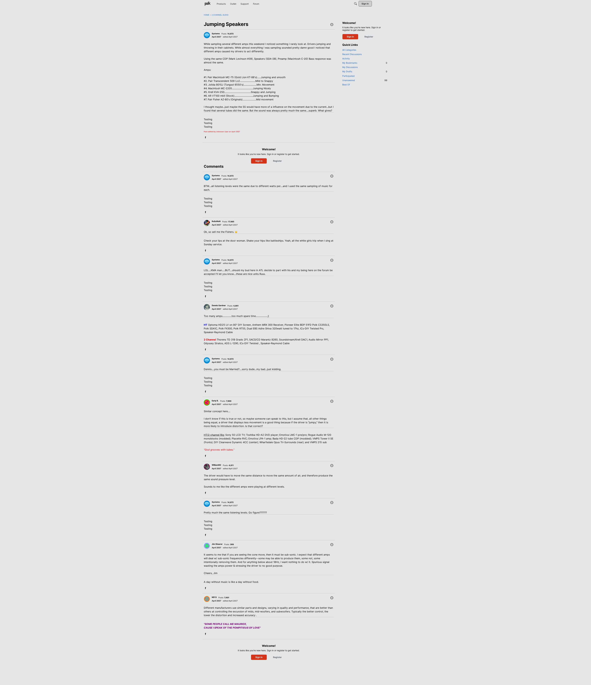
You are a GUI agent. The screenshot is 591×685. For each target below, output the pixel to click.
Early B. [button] (215, 401)
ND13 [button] (214, 597)
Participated (348, 76)
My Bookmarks (364, 63)
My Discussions (350, 67)
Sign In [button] (259, 161)
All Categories (349, 50)
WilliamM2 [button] (216, 465)
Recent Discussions (352, 54)
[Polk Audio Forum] (207, 3)
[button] (332, 25)
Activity (346, 58)
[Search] (355, 3)
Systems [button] (216, 33)
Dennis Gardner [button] (219, 305)
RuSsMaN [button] (216, 221)
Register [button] (277, 161)
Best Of (346, 84)
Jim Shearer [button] (217, 544)
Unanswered (364, 80)
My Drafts (364, 71)
